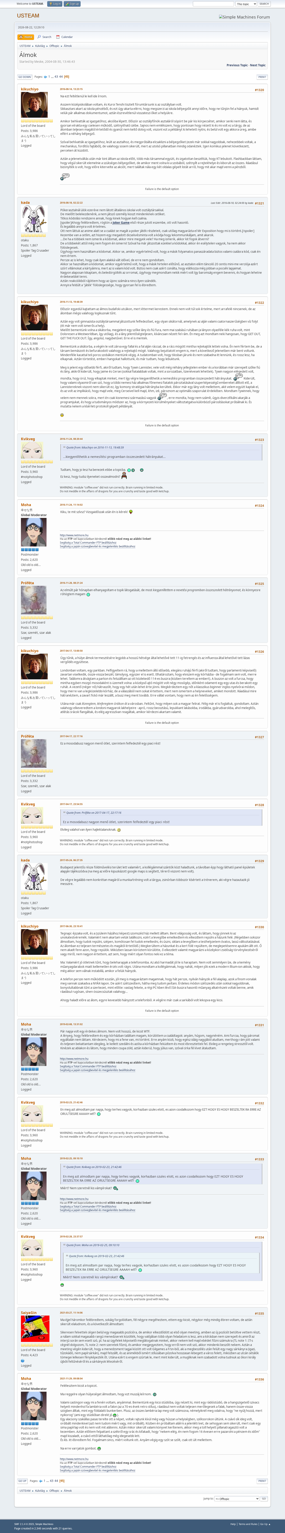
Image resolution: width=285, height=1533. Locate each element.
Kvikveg (28, 438)
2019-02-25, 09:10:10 (71, 1158)
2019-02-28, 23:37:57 (71, 1236)
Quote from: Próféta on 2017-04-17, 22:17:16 (93, 813)
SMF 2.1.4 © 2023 (24, 1524)
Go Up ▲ (265, 1524)
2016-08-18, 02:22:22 (71, 202)
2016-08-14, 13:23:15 (71, 89)
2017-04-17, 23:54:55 (71, 804)
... (52, 77)
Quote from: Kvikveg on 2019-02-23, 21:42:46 (94, 1167)
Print (262, 77)
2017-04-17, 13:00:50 (71, 650)
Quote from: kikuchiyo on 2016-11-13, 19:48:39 (95, 447)
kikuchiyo (30, 89)
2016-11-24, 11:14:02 (71, 504)
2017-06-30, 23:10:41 (71, 926)
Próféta (27, 582)
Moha (26, 504)
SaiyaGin (29, 1312)
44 (61, 77)
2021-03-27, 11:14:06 (71, 1312)
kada (25, 202)
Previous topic (237, 65)
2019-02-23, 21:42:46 (71, 1102)
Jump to (208, 1498)
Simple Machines (44, 1524)
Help (233, 1524)
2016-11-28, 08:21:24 (71, 582)
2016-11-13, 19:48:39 (71, 301)
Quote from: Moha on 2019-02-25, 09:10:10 (92, 1245)
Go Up (22, 1481)
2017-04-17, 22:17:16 (71, 736)
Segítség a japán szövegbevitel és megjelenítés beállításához (97, 546)
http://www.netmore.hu (74, 535)
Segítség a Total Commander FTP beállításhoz (88, 542)
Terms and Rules (248, 1524)
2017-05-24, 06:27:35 (71, 860)
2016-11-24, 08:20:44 (71, 438)
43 (56, 77)
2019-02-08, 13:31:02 (71, 1024)
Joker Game (121, 223)
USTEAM (28, 16)
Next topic (258, 65)
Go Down (24, 77)
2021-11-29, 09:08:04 (71, 1378)
